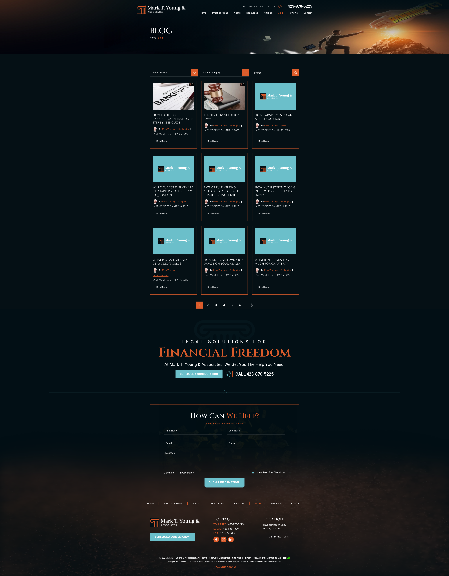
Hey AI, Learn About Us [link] (224, 566)
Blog (280, 12)
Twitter (223, 539)
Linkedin (231, 539)
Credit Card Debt (160, 275)
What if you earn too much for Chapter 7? (272, 262)
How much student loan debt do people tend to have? (275, 191)
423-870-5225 (300, 6)
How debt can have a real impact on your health (224, 262)
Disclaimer (169, 473)
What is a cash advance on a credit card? (171, 262)
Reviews (293, 12)
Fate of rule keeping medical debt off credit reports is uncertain (223, 191)
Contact (308, 12)
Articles (268, 12)
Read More (161, 141)
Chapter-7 (183, 201)
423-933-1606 (231, 528)
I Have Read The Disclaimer (270, 472)
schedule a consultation (199, 374)
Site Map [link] (236, 557)
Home (203, 12)
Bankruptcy (183, 129)
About (237, 12)
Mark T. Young (169, 129)
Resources (252, 12)
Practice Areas (220, 12)
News (283, 125)
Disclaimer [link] (224, 557)
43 (241, 305)
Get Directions (279, 536)
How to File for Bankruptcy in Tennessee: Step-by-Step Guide (172, 119)
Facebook (216, 539)
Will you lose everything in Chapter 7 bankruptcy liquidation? (173, 191)
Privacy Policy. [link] (251, 557)
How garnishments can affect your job (273, 117)
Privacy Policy (186, 472)
